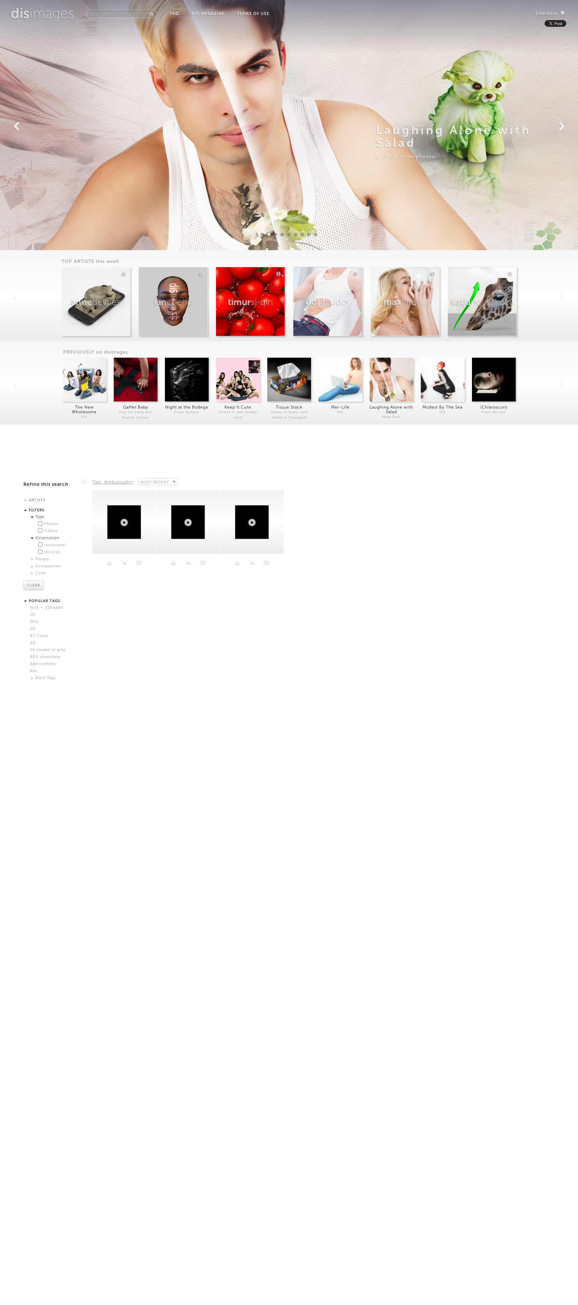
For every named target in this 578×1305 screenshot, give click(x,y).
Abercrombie (43, 664)
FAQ (174, 13)
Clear (33, 585)
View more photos (407, 156)
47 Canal (39, 636)
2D (32, 614)
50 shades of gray (48, 650)
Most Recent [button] (154, 482)
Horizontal (55, 545)
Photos (51, 524)
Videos (51, 531)
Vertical (52, 552)
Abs (33, 671)
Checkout (547, 13)
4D (33, 643)
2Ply (34, 622)
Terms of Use (253, 13)
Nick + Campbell (47, 607)
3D (32, 629)
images (42, 13)
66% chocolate (45, 657)
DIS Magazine (208, 13)
